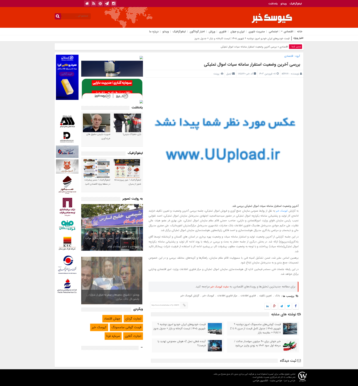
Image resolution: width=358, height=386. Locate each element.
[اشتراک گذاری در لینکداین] (267, 306)
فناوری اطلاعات (248, 296)
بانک (277, 296)
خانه (299, 31)
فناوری (222, 31)
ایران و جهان (237, 31)
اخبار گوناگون (197, 31)
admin (285, 74)
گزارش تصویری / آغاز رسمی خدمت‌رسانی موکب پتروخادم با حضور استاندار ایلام (112, 242)
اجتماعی (273, 31)
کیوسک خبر (282, 211)
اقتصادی (288, 31)
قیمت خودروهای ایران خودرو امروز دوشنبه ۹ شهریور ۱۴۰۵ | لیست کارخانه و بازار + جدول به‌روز (180, 326)
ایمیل (228, 74)
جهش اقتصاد (112, 318)
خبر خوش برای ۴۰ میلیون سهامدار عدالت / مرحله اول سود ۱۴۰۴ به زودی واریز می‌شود (257, 343)
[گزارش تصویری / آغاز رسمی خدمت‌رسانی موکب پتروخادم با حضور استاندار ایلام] (112, 227)
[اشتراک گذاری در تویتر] (288, 306)
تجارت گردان (133, 318)
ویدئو (284, 4)
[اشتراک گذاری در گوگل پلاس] (274, 306)
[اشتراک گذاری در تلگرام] (281, 306)
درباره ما (153, 31)
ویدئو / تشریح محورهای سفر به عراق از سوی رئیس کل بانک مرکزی (114, 297)
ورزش (212, 31)
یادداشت (273, 4)
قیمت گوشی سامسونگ (126, 327)
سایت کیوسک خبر (219, 287)
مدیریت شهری (256, 31)
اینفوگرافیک (295, 4)
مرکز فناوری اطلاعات (227, 296)
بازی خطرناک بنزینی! (132, 134)
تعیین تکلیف (265, 296)
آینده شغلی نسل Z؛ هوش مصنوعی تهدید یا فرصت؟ (182, 343)
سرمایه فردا (113, 336)
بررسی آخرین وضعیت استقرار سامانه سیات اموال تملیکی (252, 64)
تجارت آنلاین (133, 336)
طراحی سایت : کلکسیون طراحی (267, 380)
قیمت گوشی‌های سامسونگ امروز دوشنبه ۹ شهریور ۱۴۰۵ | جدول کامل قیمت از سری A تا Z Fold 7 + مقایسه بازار (255, 328)
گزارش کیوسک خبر (189, 296)
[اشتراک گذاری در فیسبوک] (295, 306)
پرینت (217, 74)
